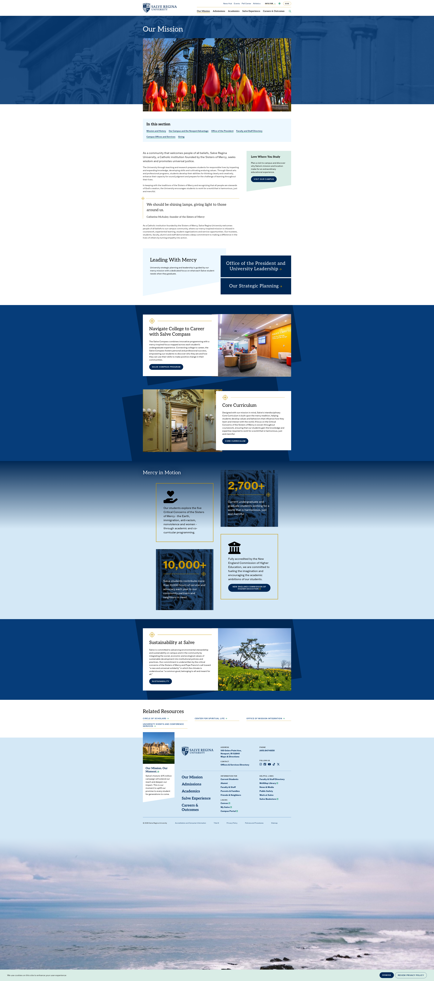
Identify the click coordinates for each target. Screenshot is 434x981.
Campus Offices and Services (160, 136)
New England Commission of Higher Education (249, 588)
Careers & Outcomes (273, 11)
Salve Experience (251, 11)
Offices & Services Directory (235, 764)
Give (287, 4)
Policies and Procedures (254, 823)
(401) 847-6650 (267, 750)
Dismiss (386, 975)
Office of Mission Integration (264, 718)
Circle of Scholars (154, 718)
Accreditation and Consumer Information (190, 823)
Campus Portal (228, 811)
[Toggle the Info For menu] (273, 3)
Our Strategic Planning (254, 286)
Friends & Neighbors (231, 795)
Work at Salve (266, 795)
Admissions (219, 11)
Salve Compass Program (166, 367)
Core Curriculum (235, 441)
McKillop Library (267, 783)
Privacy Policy (232, 823)
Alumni (224, 783)
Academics (233, 11)
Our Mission (203, 11)
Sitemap (274, 823)
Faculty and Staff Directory (249, 131)
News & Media (266, 787)
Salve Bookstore (267, 799)
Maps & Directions (230, 756)
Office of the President (222, 131)
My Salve (225, 807)
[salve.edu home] (160, 8)
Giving (181, 136)
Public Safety (266, 791)
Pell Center (246, 3)
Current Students (229, 779)
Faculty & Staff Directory (272, 779)
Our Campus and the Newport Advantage (189, 131)
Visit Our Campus (264, 179)
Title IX (216, 823)
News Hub (227, 3)
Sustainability (160, 681)
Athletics (257, 3)
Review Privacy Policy (411, 975)
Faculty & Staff (228, 787)
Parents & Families (230, 791)
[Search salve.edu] (290, 11)
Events (237, 3)
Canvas (224, 803)
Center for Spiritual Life (210, 718)
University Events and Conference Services (163, 725)
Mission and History (156, 131)
